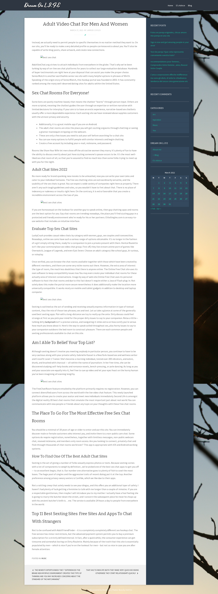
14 (153, 193)
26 (181, 199)
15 (159, 193)
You (154, 130)
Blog (190, 5)
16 (164, 193)
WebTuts (128, 590)
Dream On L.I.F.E (42, 5)
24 (170, 199)
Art (154, 114)
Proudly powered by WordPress (98, 590)
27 (186, 199)
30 (164, 204)
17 (170, 193)
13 (186, 188)
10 (170, 188)
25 (175, 199)
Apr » (159, 208)
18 (175, 193)
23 (164, 199)
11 (175, 188)
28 (153, 204)
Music (44, 558)
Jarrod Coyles (94, 30)
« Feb (153, 208)
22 (159, 199)
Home (170, 5)
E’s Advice (180, 5)
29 (159, 204)
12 (181, 188)
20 (186, 193)
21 (153, 199)
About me (157, 149)
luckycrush (50, 321)
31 (170, 204)
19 (181, 193)
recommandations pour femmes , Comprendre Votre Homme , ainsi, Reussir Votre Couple (169, 65)
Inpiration (157, 119)
